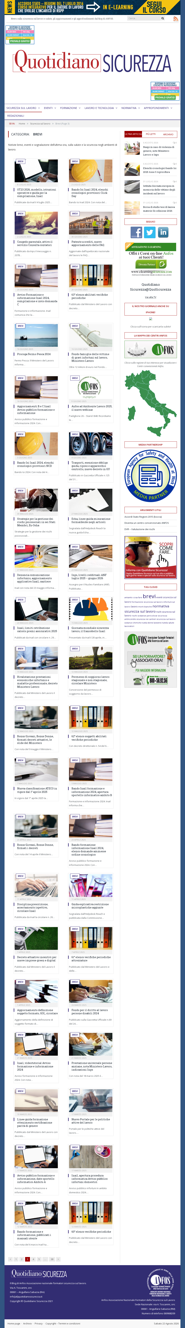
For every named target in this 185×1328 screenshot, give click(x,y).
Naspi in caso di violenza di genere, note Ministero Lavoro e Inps (158, 150)
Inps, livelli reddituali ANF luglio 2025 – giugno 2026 (89, 576)
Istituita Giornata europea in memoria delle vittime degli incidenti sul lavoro (159, 189)
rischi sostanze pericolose (144, 615)
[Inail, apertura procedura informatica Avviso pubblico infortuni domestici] (90, 1156)
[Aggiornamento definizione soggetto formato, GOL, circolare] (36, 991)
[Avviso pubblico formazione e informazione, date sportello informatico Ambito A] (36, 1156)
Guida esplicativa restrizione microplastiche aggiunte (90, 905)
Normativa (128, 108)
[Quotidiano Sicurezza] (92, 63)
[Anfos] (150, 686)
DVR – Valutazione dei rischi (139, 529)
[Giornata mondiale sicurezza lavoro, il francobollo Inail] (90, 609)
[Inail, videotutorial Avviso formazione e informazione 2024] (36, 1044)
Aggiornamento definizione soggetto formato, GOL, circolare (37, 1011)
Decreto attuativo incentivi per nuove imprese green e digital (37, 958)
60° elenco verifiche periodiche (91, 1231)
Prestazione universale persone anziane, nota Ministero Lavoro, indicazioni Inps (92, 1066)
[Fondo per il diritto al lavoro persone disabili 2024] (90, 991)
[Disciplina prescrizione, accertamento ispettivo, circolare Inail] (36, 885)
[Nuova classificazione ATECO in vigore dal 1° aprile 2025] (36, 769)
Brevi (20, 161)
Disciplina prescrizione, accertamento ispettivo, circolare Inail (32, 907)
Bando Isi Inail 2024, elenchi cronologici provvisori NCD (35, 464)
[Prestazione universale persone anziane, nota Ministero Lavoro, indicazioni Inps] (90, 1044)
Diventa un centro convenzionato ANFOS (146, 522)
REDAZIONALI (15, 115)
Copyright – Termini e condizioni (63, 1323)
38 (52, 1259)
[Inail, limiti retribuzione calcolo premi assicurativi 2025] (36, 609)
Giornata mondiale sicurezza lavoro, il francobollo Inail (90, 629)
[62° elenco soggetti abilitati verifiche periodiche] (90, 717)
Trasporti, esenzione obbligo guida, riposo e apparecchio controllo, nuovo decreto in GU (91, 466)
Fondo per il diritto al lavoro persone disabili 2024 (90, 1011)
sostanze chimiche (132, 622)
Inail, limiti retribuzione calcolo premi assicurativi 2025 (37, 629)
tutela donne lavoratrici (152, 622)
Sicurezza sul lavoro (21, 108)
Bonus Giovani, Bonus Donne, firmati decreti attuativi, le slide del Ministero (35, 739)
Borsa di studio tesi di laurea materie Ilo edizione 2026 (159, 208)
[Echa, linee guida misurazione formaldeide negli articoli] (90, 500)
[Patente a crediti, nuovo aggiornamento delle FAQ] (90, 223)
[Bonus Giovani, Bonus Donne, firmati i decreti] (36, 826)
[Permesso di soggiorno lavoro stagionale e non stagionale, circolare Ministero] (90, 658)
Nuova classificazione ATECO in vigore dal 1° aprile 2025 (37, 790)
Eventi (48, 108)
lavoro (134, 606)
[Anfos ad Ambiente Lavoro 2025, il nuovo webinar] (90, 387)
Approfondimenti (156, 108)
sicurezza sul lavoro (165, 619)
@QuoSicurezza (158, 289)
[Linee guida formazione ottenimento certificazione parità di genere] (36, 1100)
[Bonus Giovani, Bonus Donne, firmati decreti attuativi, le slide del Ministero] (36, 717)
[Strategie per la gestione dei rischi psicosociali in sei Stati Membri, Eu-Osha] (36, 500)
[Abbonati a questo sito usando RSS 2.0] (176, 19)
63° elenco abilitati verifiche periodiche (90, 296)
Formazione (68, 108)
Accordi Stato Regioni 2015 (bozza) (143, 516)
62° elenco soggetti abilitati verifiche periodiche (89, 738)
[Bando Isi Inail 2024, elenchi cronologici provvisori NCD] (36, 443)
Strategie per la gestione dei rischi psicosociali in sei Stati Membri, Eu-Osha (36, 522)
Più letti (151, 134)
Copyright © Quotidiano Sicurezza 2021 (31, 1301)
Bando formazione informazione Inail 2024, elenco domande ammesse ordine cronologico (89, 849)
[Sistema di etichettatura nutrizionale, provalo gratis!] (19, 42)
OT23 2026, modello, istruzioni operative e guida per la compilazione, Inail (36, 193)
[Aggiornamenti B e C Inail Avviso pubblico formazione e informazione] (36, 387)
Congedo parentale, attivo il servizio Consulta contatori (35, 243)
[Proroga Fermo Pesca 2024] (36, 335)
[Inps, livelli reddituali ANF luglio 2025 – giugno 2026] (90, 556)
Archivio (168, 134)
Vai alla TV (150, 297)
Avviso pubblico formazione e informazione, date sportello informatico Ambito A (36, 1179)
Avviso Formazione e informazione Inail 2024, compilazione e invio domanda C (37, 299)
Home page (14, 1323)
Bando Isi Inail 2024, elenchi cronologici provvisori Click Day (90, 193)
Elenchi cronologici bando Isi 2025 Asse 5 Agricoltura (159, 170)
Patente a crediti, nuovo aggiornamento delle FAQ (88, 243)
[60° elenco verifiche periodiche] (90, 1213)
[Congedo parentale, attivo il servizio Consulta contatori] (36, 223)
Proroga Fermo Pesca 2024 (34, 354)
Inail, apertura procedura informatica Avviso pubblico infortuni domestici (90, 1179)
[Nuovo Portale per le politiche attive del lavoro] (90, 1100)
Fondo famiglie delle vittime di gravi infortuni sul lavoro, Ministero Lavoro (90, 357)
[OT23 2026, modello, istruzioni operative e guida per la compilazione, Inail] (36, 170)
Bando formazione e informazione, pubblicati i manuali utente (34, 1235)
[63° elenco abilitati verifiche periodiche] (90, 276)
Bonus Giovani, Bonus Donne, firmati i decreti (35, 846)
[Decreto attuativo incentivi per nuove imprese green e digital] (36, 938)
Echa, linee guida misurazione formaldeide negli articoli (91, 520)
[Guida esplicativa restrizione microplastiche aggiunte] (90, 885)
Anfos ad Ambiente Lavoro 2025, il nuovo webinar (92, 408)
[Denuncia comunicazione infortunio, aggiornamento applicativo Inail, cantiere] (36, 556)
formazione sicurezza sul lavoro (147, 602)
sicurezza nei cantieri (146, 619)
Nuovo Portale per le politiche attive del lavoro (91, 1121)
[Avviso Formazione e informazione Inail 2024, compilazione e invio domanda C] (36, 276)
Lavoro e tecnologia (99, 108)
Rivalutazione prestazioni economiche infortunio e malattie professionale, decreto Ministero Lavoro (37, 681)
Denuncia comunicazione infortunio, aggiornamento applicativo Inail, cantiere (34, 578)
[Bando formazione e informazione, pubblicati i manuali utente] (36, 1213)
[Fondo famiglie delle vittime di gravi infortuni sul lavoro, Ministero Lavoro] (90, 335)
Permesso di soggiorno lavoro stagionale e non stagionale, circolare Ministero (90, 680)
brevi (149, 596)
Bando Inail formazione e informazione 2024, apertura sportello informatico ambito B (92, 792)
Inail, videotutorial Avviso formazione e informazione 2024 (35, 1066)
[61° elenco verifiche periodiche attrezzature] (90, 938)
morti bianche (145, 606)
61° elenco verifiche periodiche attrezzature (91, 958)
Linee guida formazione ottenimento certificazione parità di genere (34, 1123)
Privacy (39, 1323)
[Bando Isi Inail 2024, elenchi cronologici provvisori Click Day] (90, 170)
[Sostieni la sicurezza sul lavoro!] (150, 578)
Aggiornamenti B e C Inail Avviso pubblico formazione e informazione (36, 409)
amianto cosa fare (133, 597)
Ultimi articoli (133, 134)
